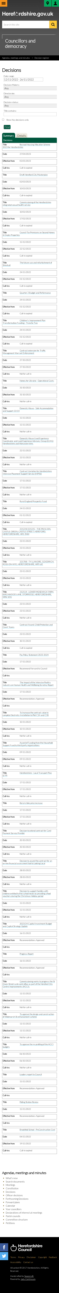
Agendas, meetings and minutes (16, 58)
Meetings (10, 1185)
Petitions (10, 1223)
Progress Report (27, 954)
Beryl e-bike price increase (31, 803)
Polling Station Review (29, 1102)
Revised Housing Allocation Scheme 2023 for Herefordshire (26, 145)
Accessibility (15, 1262)
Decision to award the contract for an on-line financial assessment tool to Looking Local (27, 862)
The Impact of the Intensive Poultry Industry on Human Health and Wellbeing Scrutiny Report (28, 683)
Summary (8, 135)
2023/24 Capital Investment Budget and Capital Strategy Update (27, 925)
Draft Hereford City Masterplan (34, 175)
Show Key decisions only (17, 120)
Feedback (53, 1257)
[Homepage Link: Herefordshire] (29, 1247)
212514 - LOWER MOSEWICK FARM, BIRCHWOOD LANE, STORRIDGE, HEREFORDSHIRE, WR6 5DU (28, 594)
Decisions (10, 1191)
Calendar (10, 1205)
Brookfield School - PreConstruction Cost (37, 1129)
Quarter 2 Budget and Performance (35, 293)
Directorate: (9, 93)
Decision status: (11, 102)
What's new (12, 1178)
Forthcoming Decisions (17, 1198)
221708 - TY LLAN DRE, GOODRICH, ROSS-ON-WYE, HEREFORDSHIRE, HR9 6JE (28, 562)
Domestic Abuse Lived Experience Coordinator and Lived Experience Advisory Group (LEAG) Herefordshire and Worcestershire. (28, 441)
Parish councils (13, 1216)
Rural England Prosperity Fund (33, 501)
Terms (13, 1257)
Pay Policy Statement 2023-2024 (34, 655)
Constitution (12, 1188)
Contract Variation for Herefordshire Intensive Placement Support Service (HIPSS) (27, 472)
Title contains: (10, 110)
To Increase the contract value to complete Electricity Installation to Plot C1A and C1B (26, 713)
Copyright (42, 1257)
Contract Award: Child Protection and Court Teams (28, 626)
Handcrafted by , (22, 1276)
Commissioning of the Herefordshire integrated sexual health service (27, 203)
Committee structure (17, 1219)
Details (21, 135)
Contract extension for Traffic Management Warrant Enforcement (24, 351)
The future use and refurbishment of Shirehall (27, 263)
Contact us (28, 1262)
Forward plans (13, 1202)
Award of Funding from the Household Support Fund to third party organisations (28, 744)
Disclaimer (31, 1257)
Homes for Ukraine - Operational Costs (37, 381)
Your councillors (13, 1209)
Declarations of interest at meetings (24, 1212)
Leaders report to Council (31, 1074)
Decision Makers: (12, 85)
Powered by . (23, 1279)
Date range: (9, 76)
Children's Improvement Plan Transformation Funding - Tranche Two (24, 321)
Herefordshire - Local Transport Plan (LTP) (27, 774)
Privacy (21, 1257)
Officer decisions (14, 1195)
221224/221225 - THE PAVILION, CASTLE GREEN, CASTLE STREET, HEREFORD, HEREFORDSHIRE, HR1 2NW (27, 531)
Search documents (15, 1181)
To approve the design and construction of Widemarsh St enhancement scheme (28, 1015)
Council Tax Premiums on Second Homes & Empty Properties (29, 233)
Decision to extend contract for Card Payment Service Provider (27, 831)
